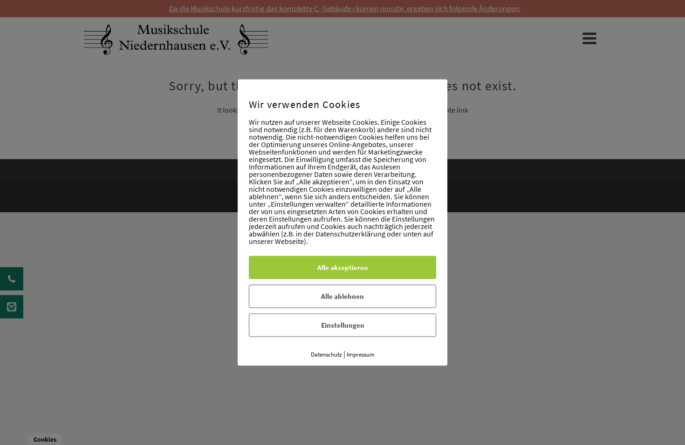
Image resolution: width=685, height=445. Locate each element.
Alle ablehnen (342, 296)
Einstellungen (342, 325)
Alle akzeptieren (342, 267)
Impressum (361, 354)
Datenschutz (326, 354)
